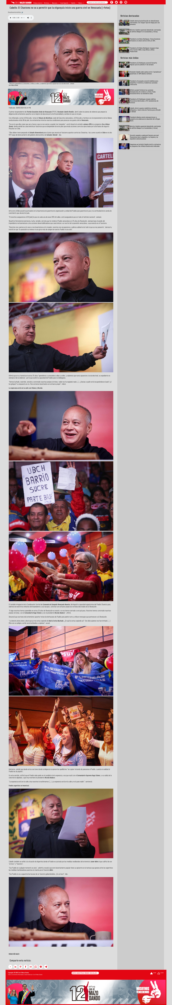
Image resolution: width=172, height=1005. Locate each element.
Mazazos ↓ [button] (55, 3)
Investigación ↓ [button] (64, 3)
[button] (10, 967)
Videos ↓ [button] (80, 3)
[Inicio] (21, 3)
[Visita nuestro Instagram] (121, 3)
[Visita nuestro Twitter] (116, 3)
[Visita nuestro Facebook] (111, 3)
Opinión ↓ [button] (73, 3)
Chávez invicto (37, 3)
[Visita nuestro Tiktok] (125, 3)
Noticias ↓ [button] (47, 3)
